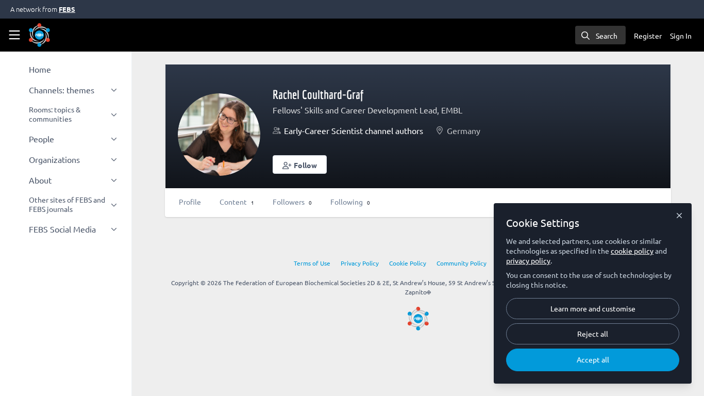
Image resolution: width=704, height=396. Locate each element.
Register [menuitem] (648, 35)
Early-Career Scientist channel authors (353, 130)
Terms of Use (312, 263)
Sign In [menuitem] (681, 35)
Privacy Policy (360, 263)
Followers (292, 201)
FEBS (67, 9)
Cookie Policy (407, 263)
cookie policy (632, 250)
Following (350, 201)
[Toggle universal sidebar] (14, 35)
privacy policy (528, 260)
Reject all (592, 333)
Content (237, 201)
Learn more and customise (592, 308)
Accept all (593, 359)
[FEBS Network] (418, 319)
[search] (600, 35)
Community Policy (462, 263)
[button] (300, 164)
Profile (190, 201)
